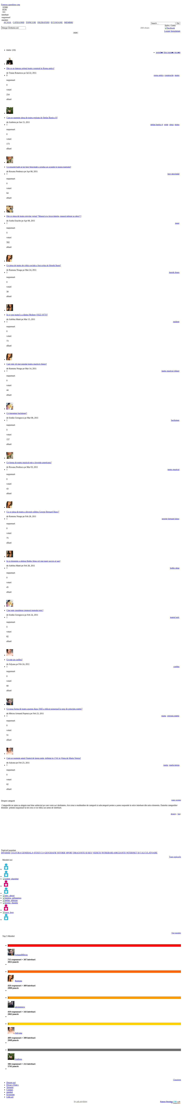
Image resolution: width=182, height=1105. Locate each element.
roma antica (158, 75)
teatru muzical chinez (170, 371)
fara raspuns (169, 52)
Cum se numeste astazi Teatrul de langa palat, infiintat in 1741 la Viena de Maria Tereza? (43, 758)
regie (166, 124)
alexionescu (20, 1007)
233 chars (145, 28)
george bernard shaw (170, 519)
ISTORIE (61, 853)
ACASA (7, 22)
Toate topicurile (175, 857)
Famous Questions (166, 1102)
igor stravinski (173, 174)
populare (159, 52)
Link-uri (9, 1097)
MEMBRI (68, 22)
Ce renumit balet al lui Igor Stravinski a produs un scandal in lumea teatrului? (38, 167)
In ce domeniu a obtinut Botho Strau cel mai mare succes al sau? (33, 561)
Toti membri (176, 933)
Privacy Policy (12, 1085)
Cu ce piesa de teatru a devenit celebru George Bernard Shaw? (32, 512)
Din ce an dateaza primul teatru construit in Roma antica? (30, 68)
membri (9, 1092)
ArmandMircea (21, 955)
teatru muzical (173, 469)
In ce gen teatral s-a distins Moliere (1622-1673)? (27, 315)
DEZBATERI (43, 22)
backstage (175, 420)
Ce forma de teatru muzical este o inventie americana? (29, 462)
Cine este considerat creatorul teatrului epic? (24, 610)
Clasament (177, 1080)
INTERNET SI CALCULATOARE (141, 853)
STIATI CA (39, 853)
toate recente (176, 800)
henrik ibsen (174, 272)
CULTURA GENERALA (22, 853)
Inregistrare (175, 31)
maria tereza (174, 765)
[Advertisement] (32, 25)
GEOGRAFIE (50, 853)
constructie (169, 75)
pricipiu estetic (173, 716)
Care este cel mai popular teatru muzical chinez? (26, 364)
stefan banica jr (156, 124)
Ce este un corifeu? (14, 659)
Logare (167, 31)
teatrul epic (174, 617)
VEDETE (96, 853)
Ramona (18, 981)
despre (173, 814)
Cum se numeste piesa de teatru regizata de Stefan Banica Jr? (32, 118)
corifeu (176, 666)
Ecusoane (10, 1094)
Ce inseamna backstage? (16, 413)
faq (179, 814)
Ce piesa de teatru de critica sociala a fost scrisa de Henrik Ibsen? (33, 265)
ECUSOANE (57, 22)
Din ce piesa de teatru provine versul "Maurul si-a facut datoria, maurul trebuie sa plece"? (43, 216)
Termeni (9, 1087)
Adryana (18, 1033)
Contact (9, 1090)
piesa (171, 124)
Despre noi (11, 1082)
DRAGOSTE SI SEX (82, 853)
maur (177, 223)
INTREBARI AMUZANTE (114, 853)
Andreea (18, 1059)
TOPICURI (31, 22)
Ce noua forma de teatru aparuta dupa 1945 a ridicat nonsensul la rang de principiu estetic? (44, 709)
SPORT (69, 853)
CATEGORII (18, 22)
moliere (176, 322)
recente (177, 52)
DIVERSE (5, 853)
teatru (177, 75)
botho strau (174, 568)
